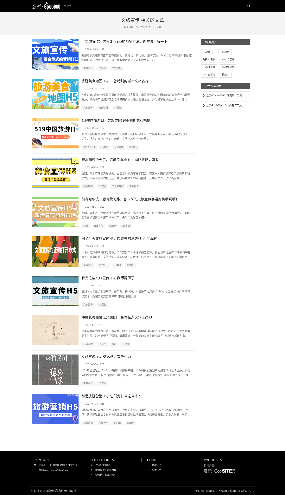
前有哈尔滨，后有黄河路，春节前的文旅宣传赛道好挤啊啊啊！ (130, 199)
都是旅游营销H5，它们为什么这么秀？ (111, 396)
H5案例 (117, 107)
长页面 (125, 344)
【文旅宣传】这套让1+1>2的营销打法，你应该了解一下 (124, 42)
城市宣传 (103, 265)
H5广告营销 (228, 59)
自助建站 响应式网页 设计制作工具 (219, 473)
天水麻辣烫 (118, 186)
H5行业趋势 (209, 67)
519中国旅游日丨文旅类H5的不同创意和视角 (115, 120)
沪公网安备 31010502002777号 (236, 490)
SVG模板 (116, 68)
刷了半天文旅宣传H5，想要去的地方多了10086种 (119, 239)
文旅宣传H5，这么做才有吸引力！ (108, 357)
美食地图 (103, 107)
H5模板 (102, 68)
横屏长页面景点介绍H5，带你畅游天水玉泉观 (116, 317)
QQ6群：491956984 (105, 474)
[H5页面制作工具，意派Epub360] (46, 6)
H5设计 (206, 52)
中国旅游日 (89, 147)
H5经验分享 (228, 67)
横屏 (114, 344)
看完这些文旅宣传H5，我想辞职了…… (111, 278)
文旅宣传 (88, 68)
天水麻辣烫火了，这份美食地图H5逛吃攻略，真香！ (121, 160)
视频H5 (226, 74)
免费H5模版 (209, 59)
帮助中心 (156, 465)
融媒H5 (133, 147)
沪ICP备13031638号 (206, 490)
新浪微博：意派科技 (105, 470)
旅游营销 (88, 422)
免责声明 (156, 470)
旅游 (85, 226)
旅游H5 (117, 422)
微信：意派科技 (103, 465)
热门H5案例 (223, 52)
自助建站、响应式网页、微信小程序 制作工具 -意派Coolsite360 (225, 96)
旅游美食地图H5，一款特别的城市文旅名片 (115, 81)
